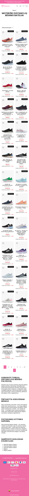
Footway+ (17, 494)
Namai (14, 10)
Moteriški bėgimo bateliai (10, 444)
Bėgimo (6, 449)
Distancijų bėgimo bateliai (10, 446)
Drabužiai (14, 468)
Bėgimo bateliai (8, 450)
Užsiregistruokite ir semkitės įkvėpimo (14, 479)
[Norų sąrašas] (24, 6)
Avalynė (14, 471)
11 (24, 367)
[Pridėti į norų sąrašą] (3, 32)
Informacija (14, 475)
